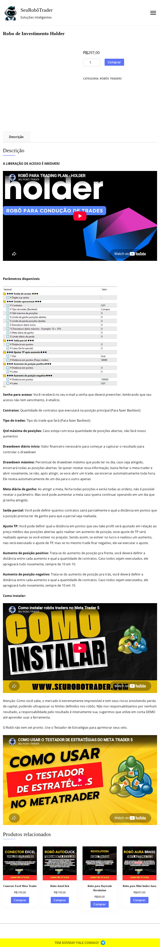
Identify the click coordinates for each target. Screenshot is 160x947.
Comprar (114, 62)
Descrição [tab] (16, 137)
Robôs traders (111, 78)
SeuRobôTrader (36, 10)
